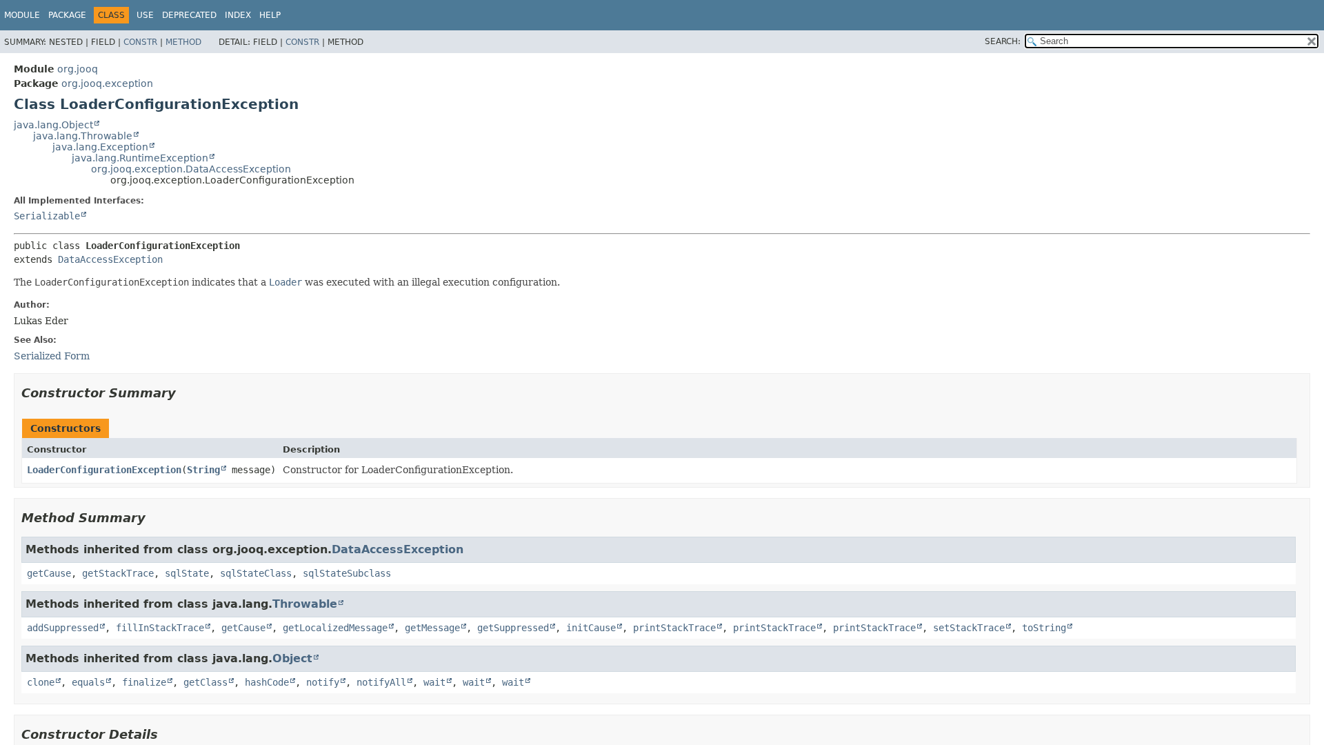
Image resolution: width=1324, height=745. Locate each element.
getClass (205, 682)
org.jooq (77, 68)
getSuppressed (513, 627)
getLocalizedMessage (335, 627)
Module (22, 15)
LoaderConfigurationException (104, 469)
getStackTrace (118, 573)
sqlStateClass (256, 573)
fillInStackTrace (160, 627)
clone (40, 682)
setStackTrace (969, 627)
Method (183, 42)
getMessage (432, 627)
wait (434, 682)
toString (1044, 627)
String (203, 469)
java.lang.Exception (100, 146)
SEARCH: (1003, 41)
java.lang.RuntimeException (140, 157)
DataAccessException (110, 259)
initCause (591, 627)
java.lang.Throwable (82, 135)
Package (67, 15)
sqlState (187, 573)
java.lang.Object (53, 124)
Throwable (304, 603)
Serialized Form (52, 355)
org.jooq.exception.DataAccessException (191, 169)
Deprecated (189, 15)
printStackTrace (674, 627)
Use (145, 15)
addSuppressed (63, 627)
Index (238, 15)
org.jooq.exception (107, 83)
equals (88, 682)
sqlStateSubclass (347, 573)
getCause (49, 573)
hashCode (267, 682)
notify (322, 682)
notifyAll (381, 682)
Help (270, 15)
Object (292, 658)
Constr (140, 42)
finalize (144, 682)
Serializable (47, 215)
